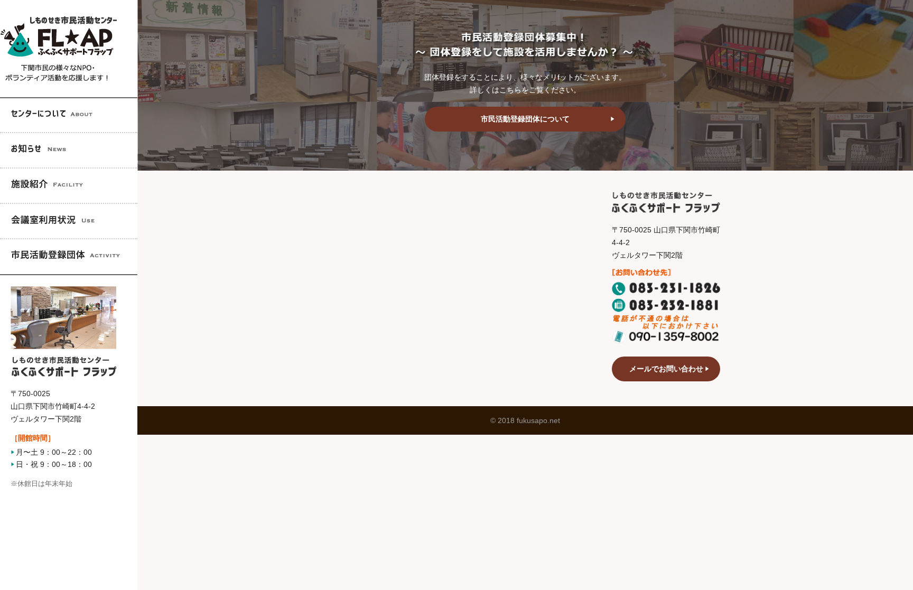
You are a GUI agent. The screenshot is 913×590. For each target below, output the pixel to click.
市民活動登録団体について (525, 119)
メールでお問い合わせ (666, 368)
